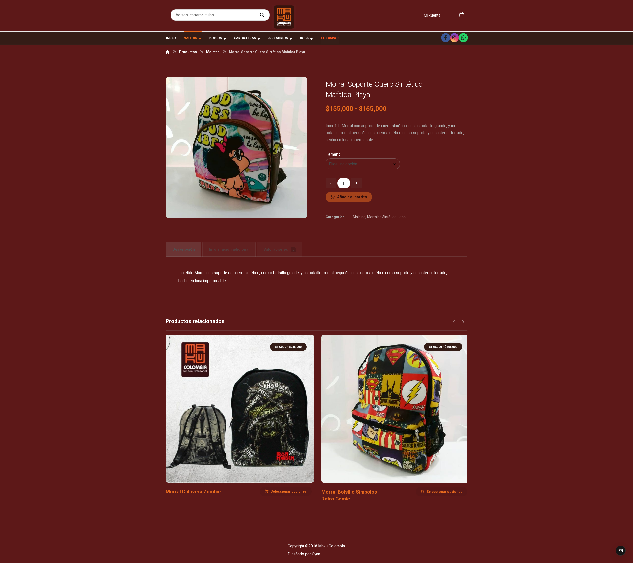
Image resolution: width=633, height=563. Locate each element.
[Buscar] (263, 15)
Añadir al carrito (352, 197)
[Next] (463, 322)
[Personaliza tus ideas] (284, 17)
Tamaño (333, 154)
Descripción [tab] (183, 249)
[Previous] (454, 322)
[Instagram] (454, 37)
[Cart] (461, 14)
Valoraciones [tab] (278, 249)
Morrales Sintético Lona (386, 217)
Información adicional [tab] (229, 249)
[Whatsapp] (463, 37)
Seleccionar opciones (289, 491)
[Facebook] (445, 37)
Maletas (359, 217)
